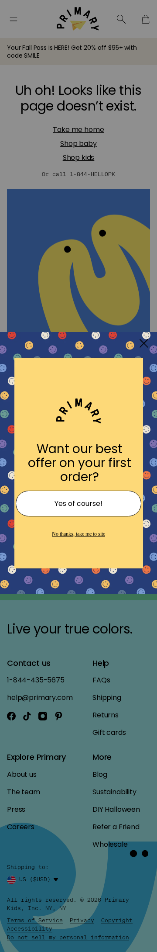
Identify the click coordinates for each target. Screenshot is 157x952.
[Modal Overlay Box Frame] (78, 476)
